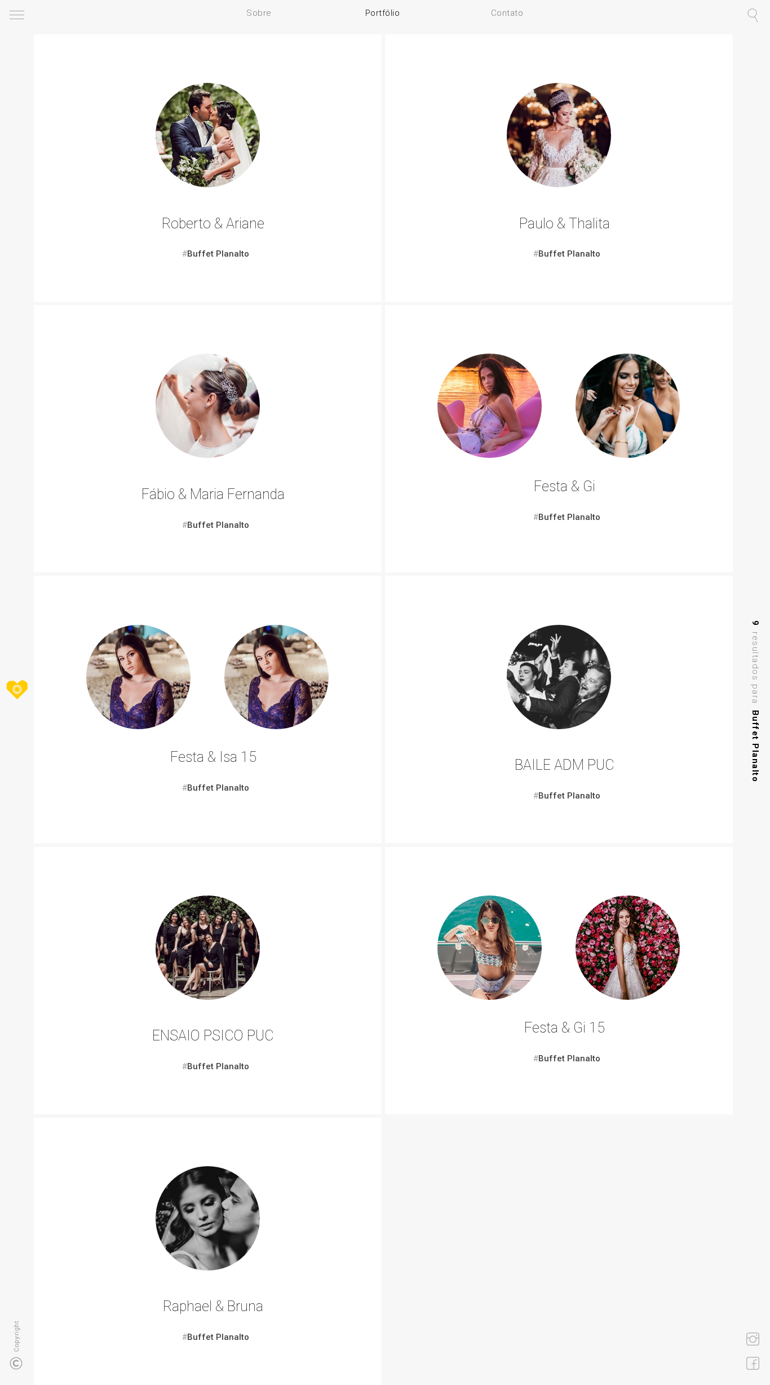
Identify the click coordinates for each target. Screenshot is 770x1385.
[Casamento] (208, 184)
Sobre (259, 13)
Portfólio (382, 13)
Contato (507, 13)
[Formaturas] (559, 726)
